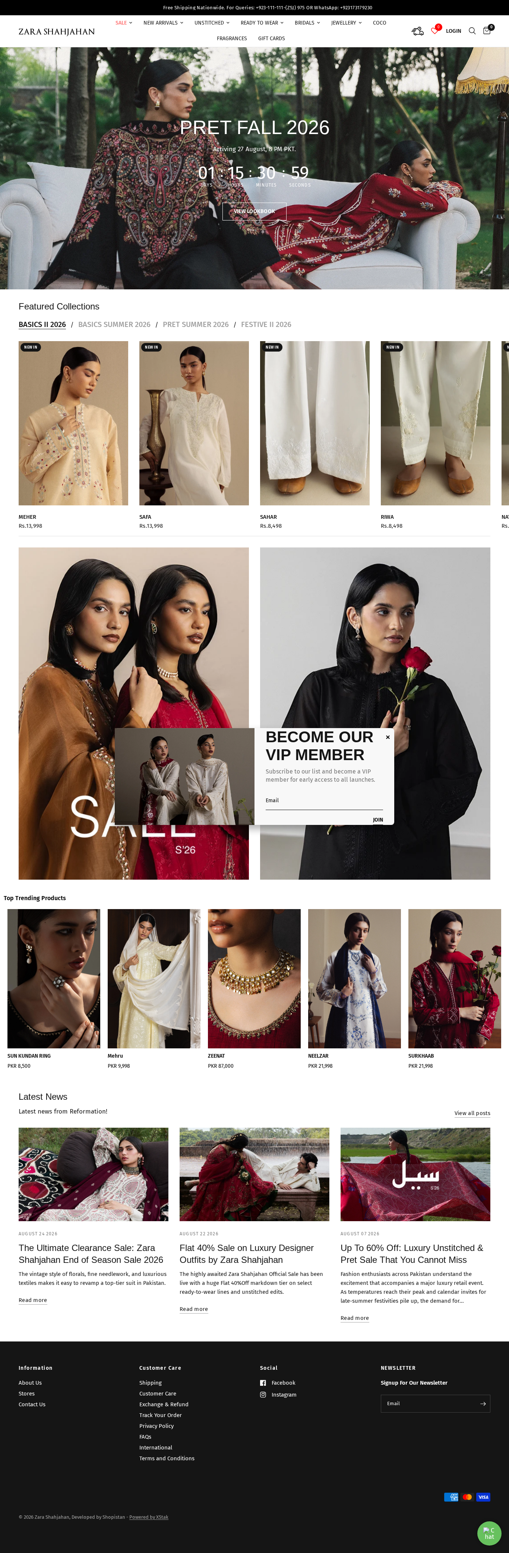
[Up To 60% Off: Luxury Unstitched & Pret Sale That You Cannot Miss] (415, 1174)
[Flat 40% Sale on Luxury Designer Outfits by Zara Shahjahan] (254, 1174)
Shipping (150, 1382)
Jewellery (343, 23)
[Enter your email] (482, 1404)
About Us (30, 1382)
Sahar (268, 517)
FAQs (145, 1436)
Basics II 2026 (42, 324)
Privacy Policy (156, 1426)
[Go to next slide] (478, 991)
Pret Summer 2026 (196, 324)
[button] (254, 211)
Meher (27, 517)
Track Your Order (160, 1415)
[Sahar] (315, 423)
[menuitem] (124, 23)
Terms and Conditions (167, 1458)
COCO (379, 23)
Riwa (387, 517)
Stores (27, 1393)
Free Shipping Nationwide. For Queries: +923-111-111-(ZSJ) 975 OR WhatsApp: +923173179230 (106, 7)
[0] (485, 31)
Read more (33, 1300)
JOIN (378, 820)
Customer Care (160, 1368)
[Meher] (73, 423)
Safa (145, 517)
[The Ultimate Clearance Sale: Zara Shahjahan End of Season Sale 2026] (93, 1174)
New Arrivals (160, 23)
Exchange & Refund (164, 1404)
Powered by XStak (148, 1517)
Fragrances (232, 38)
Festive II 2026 (266, 324)
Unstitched (209, 23)
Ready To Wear (259, 23)
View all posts (472, 1113)
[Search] (472, 31)
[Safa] (194, 423)
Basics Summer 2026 (114, 324)
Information (36, 1368)
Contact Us (32, 1404)
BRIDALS (304, 23)
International (155, 1447)
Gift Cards (271, 38)
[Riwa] (435, 423)
